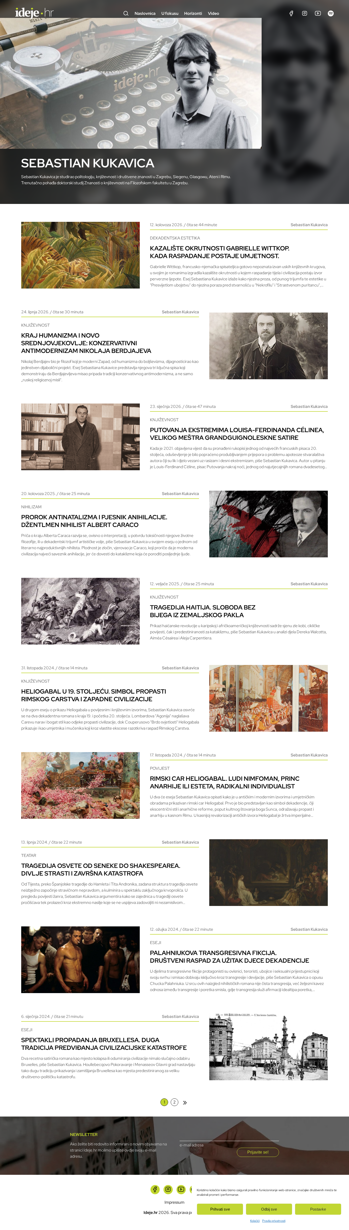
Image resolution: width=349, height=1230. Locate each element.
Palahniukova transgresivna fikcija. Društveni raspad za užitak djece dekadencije (229, 956)
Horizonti (193, 13)
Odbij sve (269, 1209)
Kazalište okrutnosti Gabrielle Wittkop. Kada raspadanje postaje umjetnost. (219, 252)
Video (213, 13)
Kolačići (255, 1221)
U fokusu (169, 13)
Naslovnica (145, 13)
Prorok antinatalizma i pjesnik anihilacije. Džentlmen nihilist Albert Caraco (94, 521)
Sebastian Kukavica (309, 224)
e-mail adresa (191, 1145)
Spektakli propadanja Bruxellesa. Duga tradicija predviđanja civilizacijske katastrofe (104, 1044)
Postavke (318, 1209)
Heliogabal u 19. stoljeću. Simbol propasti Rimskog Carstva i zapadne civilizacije (93, 695)
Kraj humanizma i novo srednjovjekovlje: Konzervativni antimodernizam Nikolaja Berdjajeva (86, 343)
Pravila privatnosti (273, 1221)
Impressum (174, 1202)
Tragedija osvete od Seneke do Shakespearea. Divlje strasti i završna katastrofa (100, 869)
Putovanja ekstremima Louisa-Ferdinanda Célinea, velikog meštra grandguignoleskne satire (237, 434)
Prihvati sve (220, 1209)
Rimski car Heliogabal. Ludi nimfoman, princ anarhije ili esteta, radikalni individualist (224, 782)
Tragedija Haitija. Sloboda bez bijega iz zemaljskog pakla (202, 611)
